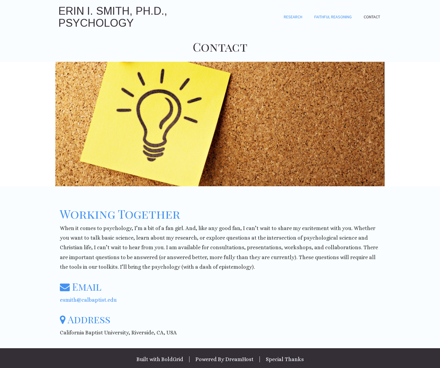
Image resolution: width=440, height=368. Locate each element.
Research (293, 16)
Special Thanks (285, 359)
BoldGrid (172, 359)
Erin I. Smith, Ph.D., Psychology (112, 17)
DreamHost (239, 359)
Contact (372, 16)
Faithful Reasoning (333, 16)
